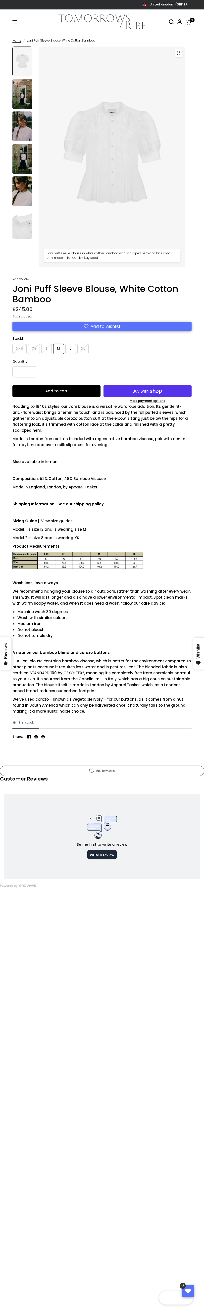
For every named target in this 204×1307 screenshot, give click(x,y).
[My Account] (180, 21)
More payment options (147, 400)
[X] (36, 737)
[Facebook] (29, 737)
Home (16, 40)
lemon (51, 461)
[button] (102, 326)
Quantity (20, 361)
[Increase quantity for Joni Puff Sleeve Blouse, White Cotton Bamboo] (33, 372)
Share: (17, 736)
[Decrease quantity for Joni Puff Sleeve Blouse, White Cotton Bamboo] (17, 372)
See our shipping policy (80, 504)
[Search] (171, 21)
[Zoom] (178, 53)
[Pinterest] (43, 737)
